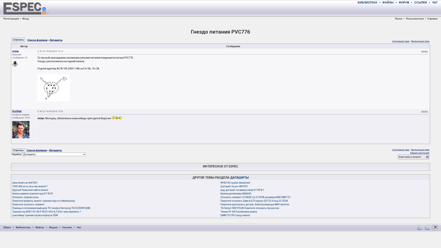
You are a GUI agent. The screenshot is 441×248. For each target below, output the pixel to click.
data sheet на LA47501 (25, 182)
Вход (26, 18)
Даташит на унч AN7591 (234, 186)
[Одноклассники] (44, 12)
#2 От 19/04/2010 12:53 (51, 111)
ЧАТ (435, 2)
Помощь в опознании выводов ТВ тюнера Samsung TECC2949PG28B (51, 208)
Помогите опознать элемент (28, 204)
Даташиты (56, 40)
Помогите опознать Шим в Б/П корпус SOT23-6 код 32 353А (254, 200)
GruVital (17, 111)
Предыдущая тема (420, 41)
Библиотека (23, 227)
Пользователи (415, 18)
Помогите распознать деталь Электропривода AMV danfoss (254, 204)
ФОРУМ (404, 2)
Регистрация (11, 18)
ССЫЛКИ (420, 2)
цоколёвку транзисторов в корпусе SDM (35, 215)
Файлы (39, 227)
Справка (432, 18)
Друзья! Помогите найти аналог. (30, 190)
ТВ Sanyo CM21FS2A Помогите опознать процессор (249, 208)
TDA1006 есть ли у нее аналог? (30, 186)
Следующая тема (400, 41)
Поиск (398, 18)
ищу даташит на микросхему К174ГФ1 (242, 190)
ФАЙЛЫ (388, 2)
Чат (79, 227)
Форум (53, 227)
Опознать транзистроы (25, 197)
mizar (15, 51)
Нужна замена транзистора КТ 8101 (32, 193)
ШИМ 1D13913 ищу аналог (235, 215)
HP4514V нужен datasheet (235, 182)
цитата (424, 51)
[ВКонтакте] (44, 9)
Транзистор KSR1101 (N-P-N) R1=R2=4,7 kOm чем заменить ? (46, 211)
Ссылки (67, 227)
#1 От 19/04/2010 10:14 (51, 51)
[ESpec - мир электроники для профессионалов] (22, 16)
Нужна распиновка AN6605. (236, 193)
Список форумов (37, 40)
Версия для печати (419, 153)
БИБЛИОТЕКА (367, 2)
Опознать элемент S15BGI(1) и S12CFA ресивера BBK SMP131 (255, 197)
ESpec (7, 227)
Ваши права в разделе (410, 157)
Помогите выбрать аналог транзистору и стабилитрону (43, 200)
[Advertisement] (397, 10)
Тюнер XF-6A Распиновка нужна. (239, 211)
